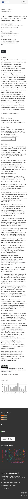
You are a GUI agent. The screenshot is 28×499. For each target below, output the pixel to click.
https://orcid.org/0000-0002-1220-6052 (9, 43)
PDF (3, 51)
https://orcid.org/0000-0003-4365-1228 (9, 27)
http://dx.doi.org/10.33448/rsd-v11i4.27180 (12, 338)
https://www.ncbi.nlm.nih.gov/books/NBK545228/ (14, 262)
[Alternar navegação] (24, 2)
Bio (2, 29)
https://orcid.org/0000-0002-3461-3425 (9, 35)
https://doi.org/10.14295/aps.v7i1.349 (9, 113)
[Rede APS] (3, 431)
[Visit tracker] (1, 424)
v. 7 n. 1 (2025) (4, 9)
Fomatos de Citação (7, 139)
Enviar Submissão (8, 439)
